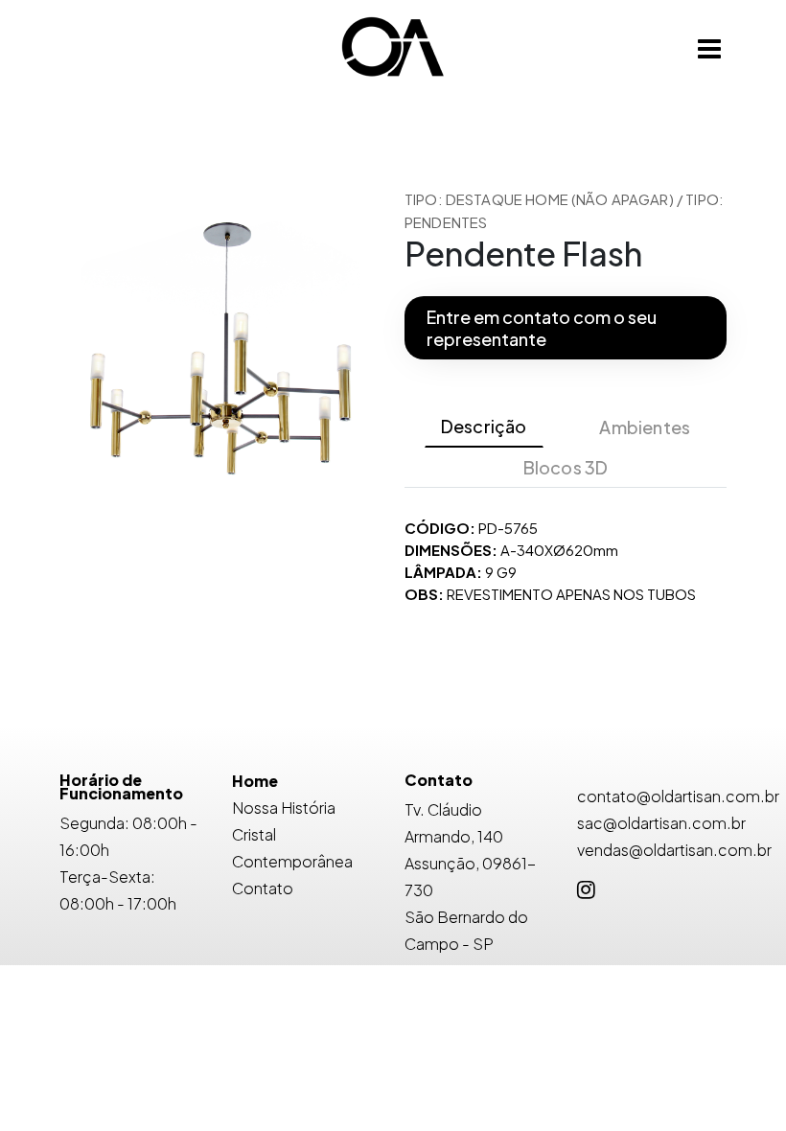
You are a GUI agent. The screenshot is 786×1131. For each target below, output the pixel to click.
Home (255, 781)
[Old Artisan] (393, 48)
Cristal (254, 834)
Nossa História (283, 807)
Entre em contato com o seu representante (542, 328)
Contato (262, 888)
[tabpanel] (566, 561)
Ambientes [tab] (644, 427)
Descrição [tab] (484, 426)
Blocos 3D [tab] (566, 467)
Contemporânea (292, 861)
